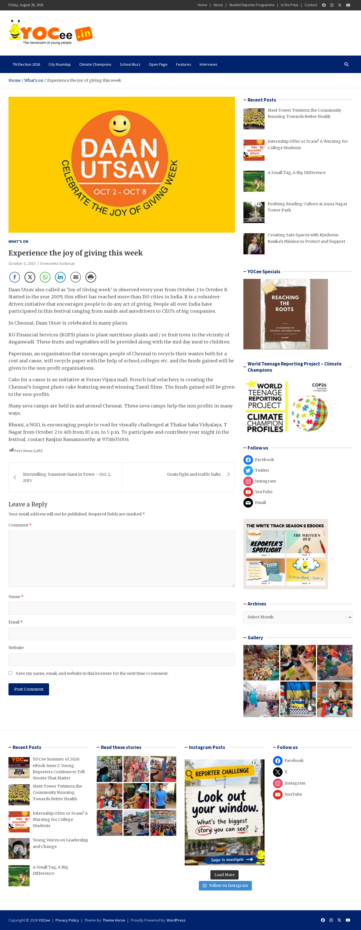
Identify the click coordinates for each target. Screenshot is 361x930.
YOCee (44, 920)
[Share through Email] (75, 277)
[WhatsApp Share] (45, 277)
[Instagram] (332, 5)
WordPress (176, 920)
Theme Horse (114, 920)
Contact (311, 5)
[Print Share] (90, 277)
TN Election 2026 (26, 64)
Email (15, 622)
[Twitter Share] (30, 277)
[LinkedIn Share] (60, 277)
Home (202, 5)
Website (16, 647)
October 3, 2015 (22, 263)
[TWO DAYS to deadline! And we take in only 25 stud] (225, 812)
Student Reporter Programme (251, 5)
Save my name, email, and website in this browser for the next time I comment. (92, 673)
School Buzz (130, 64)
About (218, 5)
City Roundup (60, 64)
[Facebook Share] (14, 277)
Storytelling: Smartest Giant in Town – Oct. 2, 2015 (67, 477)
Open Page (158, 64)
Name (15, 596)
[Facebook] (324, 5)
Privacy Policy (67, 920)
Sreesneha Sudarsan (57, 263)
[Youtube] (348, 5)
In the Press (289, 5)
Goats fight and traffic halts (194, 474)
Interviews (208, 64)
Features (183, 64)
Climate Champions (95, 64)
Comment (20, 525)
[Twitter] (340, 5)
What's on (18, 241)
